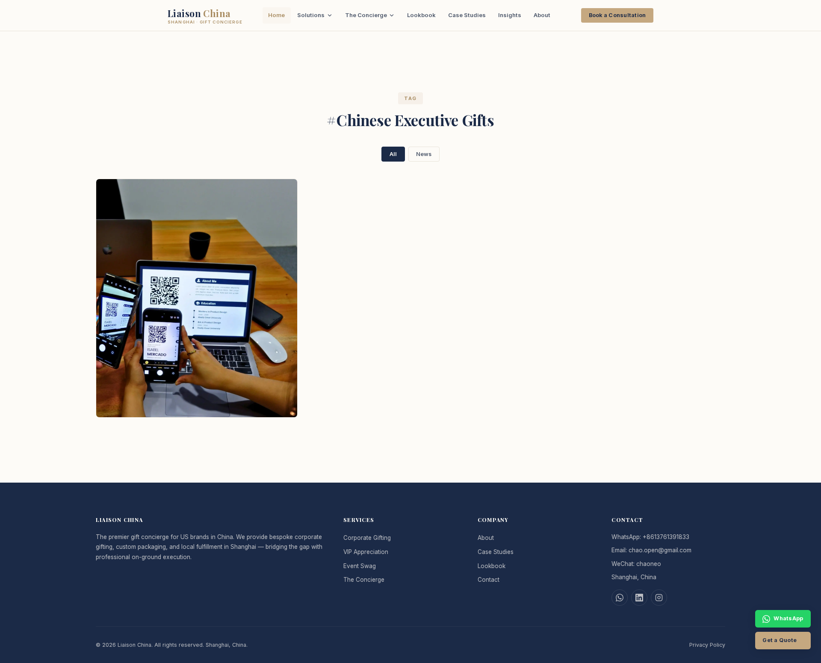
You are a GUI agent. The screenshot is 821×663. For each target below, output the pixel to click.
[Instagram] (659, 597)
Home (276, 15)
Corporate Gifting (367, 537)
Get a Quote (779, 640)
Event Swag (359, 566)
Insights (509, 15)
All (393, 154)
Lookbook (421, 15)
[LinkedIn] (639, 597)
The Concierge (366, 15)
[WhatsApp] (619, 597)
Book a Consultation (617, 15)
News (423, 154)
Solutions (311, 15)
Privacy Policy (707, 645)
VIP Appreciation (365, 551)
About (542, 15)
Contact (488, 579)
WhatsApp (788, 618)
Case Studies (467, 15)
